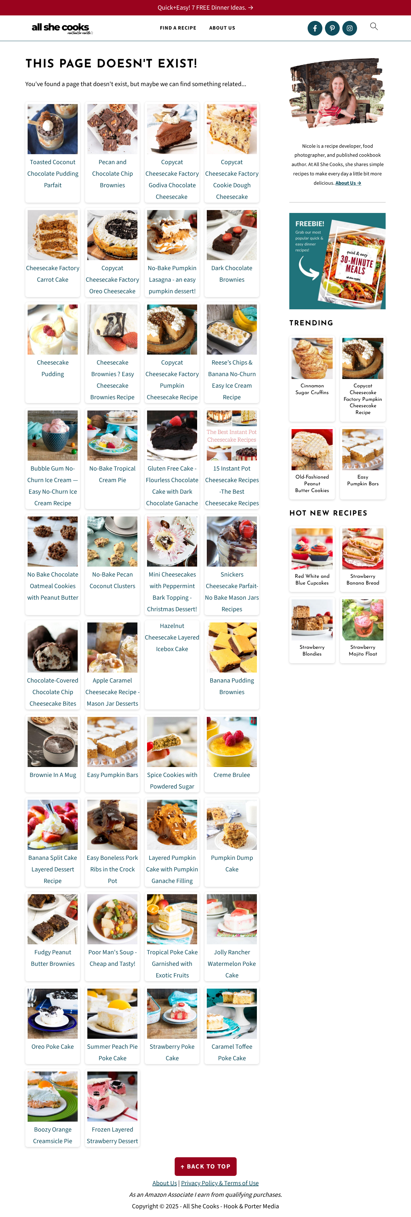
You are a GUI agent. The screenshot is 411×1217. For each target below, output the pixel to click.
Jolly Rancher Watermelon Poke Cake (232, 964)
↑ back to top (205, 1166)
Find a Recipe (178, 28)
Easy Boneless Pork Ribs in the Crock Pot (112, 869)
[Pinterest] (332, 28)
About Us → (349, 183)
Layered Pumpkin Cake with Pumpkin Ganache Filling (172, 869)
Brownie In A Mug (53, 775)
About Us (222, 28)
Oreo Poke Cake (52, 1046)
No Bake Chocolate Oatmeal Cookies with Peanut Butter (52, 586)
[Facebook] (315, 28)
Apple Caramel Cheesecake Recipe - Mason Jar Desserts (112, 692)
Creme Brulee (232, 775)
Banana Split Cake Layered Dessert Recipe (52, 869)
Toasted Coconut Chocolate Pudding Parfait (52, 174)
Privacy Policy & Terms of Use (220, 1183)
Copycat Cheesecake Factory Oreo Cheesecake (112, 280)
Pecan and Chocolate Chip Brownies (112, 174)
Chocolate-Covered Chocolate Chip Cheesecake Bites (52, 692)
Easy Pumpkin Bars (112, 775)
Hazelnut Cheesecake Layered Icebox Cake (172, 638)
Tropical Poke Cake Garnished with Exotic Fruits (172, 964)
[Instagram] (349, 28)
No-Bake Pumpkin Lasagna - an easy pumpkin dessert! (172, 280)
